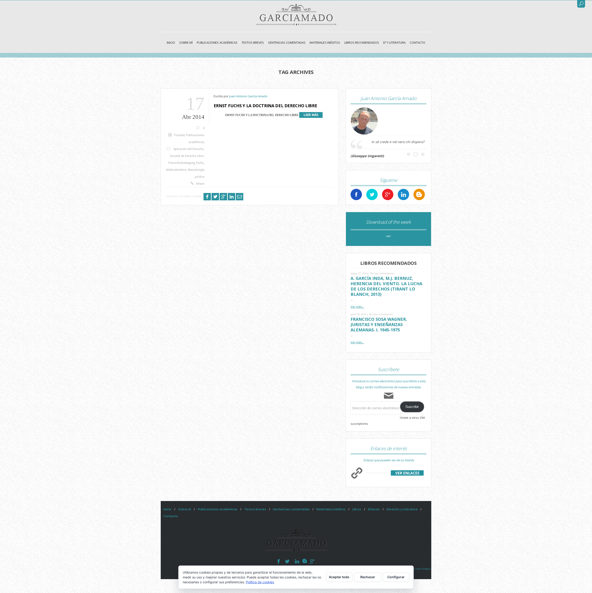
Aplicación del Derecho (188, 149)
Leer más (311, 115)
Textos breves (253, 42)
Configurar (396, 577)
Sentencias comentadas (286, 42)
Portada (179, 135)
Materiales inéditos (325, 42)
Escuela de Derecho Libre (187, 156)
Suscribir (412, 407)
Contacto (417, 42)
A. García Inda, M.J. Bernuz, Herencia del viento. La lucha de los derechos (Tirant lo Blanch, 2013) (386, 286)
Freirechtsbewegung (181, 163)
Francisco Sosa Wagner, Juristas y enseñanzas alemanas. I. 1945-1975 (379, 324)
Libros (356, 509)
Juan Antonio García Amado (248, 96)
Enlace (200, 183)
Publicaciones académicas (217, 42)
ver (388, 236)
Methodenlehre (176, 169)
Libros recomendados (361, 42)
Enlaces (374, 509)
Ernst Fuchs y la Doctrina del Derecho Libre (265, 105)
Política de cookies (260, 582)
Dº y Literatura (394, 42)
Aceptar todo (339, 577)
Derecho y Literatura (402, 509)
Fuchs (200, 163)
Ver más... (357, 307)
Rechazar (367, 577)
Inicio (171, 42)
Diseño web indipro (419, 568)
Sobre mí (186, 42)
